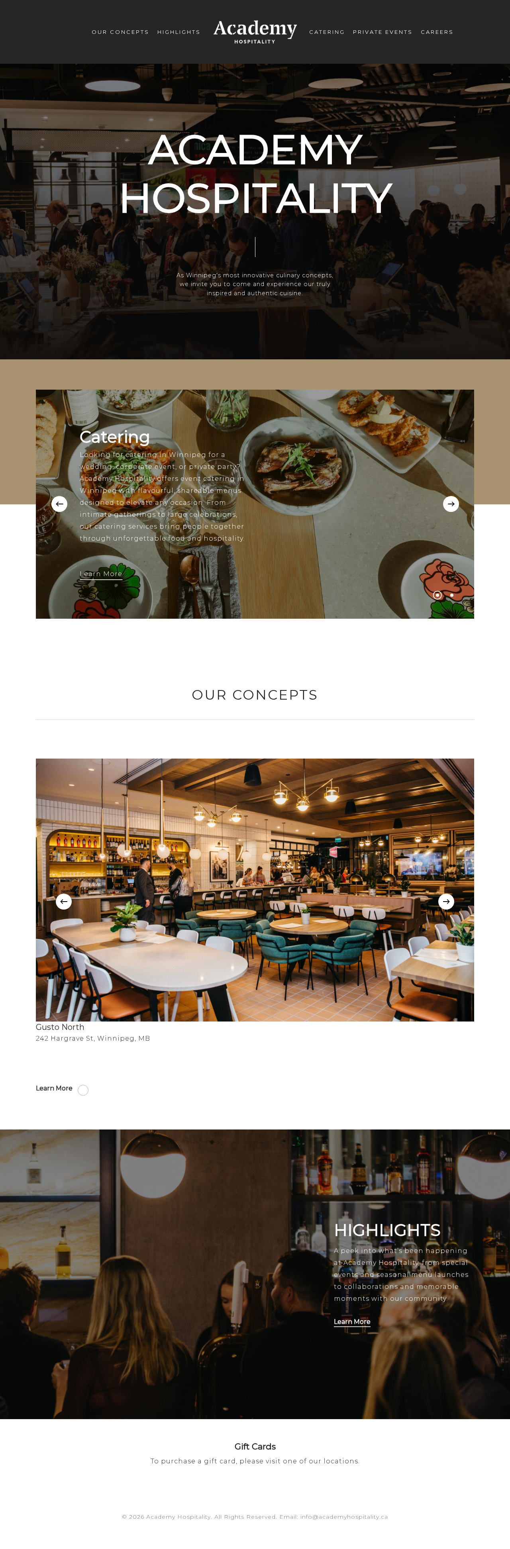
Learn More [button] (101, 574)
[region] (255, 901)
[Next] (451, 504)
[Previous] (59, 504)
